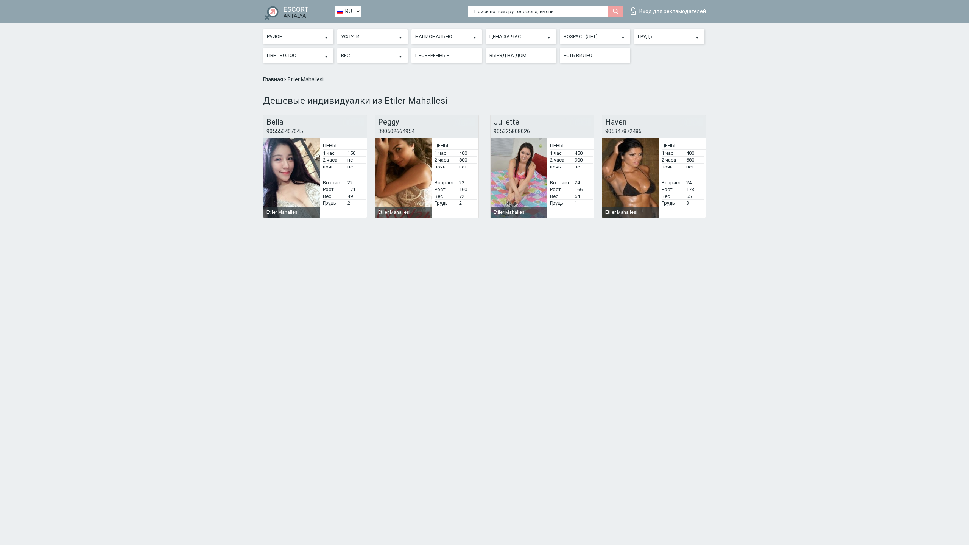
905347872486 (623, 131)
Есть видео (578, 55)
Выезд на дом (508, 55)
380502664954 (396, 131)
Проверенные (432, 55)
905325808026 (512, 131)
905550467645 (284, 131)
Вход (672, 11)
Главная (273, 79)
